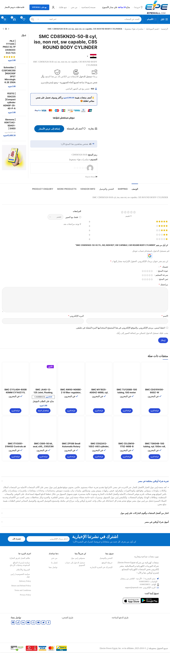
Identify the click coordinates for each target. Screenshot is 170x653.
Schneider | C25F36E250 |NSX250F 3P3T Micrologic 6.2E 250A (9, 75)
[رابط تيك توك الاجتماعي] (18, 622)
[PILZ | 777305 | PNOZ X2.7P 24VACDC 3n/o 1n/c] (22, 50)
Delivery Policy (25, 581)
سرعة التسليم (161, 275)
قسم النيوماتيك (152, 29)
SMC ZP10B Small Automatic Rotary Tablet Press (71, 446)
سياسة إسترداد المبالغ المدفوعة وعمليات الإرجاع (20, 564)
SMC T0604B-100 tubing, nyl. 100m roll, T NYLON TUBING (154, 446)
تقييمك (164, 267)
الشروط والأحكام (23, 570)
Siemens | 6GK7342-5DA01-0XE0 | (10, 124)
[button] (43, 410)
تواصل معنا (53, 567)
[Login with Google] (149, 255)
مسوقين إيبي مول (78, 558)
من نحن (54, 558)
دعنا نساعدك (53, 554)
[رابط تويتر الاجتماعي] (43, 622)
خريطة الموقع (107, 563)
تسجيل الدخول (85, 76)
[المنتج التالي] (3, 29)
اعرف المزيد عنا (24, 554)
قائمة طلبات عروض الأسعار (14, 7)
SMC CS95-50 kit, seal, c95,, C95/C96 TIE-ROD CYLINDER (43, 446)
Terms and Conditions (22, 590)
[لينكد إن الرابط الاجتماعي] (23, 622)
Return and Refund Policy (21, 586)
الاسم (165, 316)
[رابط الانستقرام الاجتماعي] (33, 622)
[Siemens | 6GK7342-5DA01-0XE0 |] (22, 127)
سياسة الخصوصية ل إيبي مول (20, 575)
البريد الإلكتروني (76, 316)
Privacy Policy (25, 595)
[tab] (135, 188)
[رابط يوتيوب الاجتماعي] (28, 622)
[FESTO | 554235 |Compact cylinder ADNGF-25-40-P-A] (22, 103)
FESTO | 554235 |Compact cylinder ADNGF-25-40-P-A (9, 101)
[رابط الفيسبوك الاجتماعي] (48, 622)
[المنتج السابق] (8, 29)
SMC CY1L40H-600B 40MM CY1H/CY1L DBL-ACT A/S (15, 392)
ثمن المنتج (163, 279)
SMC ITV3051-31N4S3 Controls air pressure (15, 446)
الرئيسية (164, 29)
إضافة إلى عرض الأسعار (49, 129)
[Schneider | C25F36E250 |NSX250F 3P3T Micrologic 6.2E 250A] (22, 77)
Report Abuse (90, 177)
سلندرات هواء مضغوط (133, 29)
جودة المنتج (163, 271)
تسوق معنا (109, 554)
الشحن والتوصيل (106, 558)
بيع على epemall (39, 7)
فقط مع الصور (71, 217)
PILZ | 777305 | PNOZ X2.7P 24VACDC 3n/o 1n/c (9, 47)
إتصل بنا (54, 563)
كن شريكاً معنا (80, 554)
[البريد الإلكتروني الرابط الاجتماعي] (38, 622)
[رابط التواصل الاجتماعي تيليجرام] (13, 622)
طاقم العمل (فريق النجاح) (20, 558)
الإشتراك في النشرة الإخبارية (101, 567)
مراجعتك (163, 284)
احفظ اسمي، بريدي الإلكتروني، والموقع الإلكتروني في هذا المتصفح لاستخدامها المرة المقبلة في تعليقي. (120, 328)
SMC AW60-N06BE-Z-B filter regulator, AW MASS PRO (71, 392)
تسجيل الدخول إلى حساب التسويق (75, 564)
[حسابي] (53, 7)
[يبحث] (32, 19)
